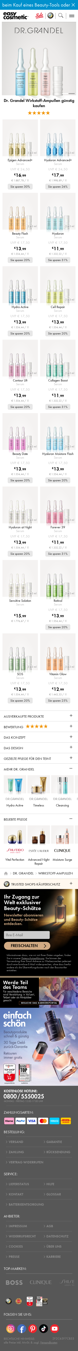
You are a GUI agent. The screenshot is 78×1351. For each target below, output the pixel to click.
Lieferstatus (19, 1184)
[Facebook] (21, 1328)
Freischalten (24, 945)
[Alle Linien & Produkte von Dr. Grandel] (39, 30)
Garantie (54, 1142)
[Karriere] (39, 992)
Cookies (16, 1246)
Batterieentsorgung (26, 1204)
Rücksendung (58, 1152)
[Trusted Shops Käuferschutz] (9, 1301)
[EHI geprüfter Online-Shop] (19, 1301)
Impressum (18, 1226)
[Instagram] (10, 1328)
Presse (14, 1256)
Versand (16, 1142)
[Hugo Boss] (14, 1282)
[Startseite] (6, 873)
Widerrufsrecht (22, 1236)
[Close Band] (73, 5)
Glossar (53, 1194)
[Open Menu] (16, 16)
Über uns (54, 1246)
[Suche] (61, 16)
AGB (49, 1226)
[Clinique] (40, 1282)
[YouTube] (54, 1328)
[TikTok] (43, 1328)
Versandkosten (48, 1342)
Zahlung (16, 1152)
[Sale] (39, 16)
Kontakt (16, 1194)
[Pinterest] (32, 1328)
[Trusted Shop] (51, 16)
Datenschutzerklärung (32, 958)
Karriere (53, 1256)
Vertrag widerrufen (26, 1162)
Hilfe (50, 1184)
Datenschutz (57, 1236)
